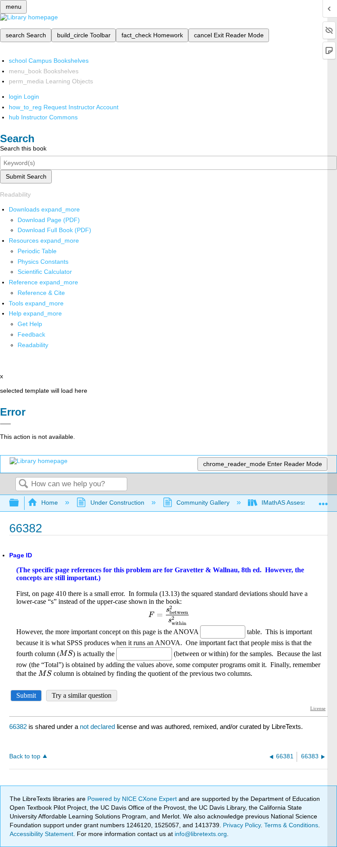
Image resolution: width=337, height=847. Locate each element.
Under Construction (117, 502)
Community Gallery (203, 502)
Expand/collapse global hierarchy (20, 503)
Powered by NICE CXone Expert (133, 798)
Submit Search (26, 176)
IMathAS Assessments (292, 502)
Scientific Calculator (45, 271)
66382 (18, 726)
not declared (98, 726)
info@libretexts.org (200, 833)
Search (23, 484)
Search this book (23, 148)
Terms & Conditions (291, 825)
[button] (31, 334)
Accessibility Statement (41, 833)
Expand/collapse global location (323, 500)
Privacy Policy (242, 825)
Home (49, 502)
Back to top (24, 756)
